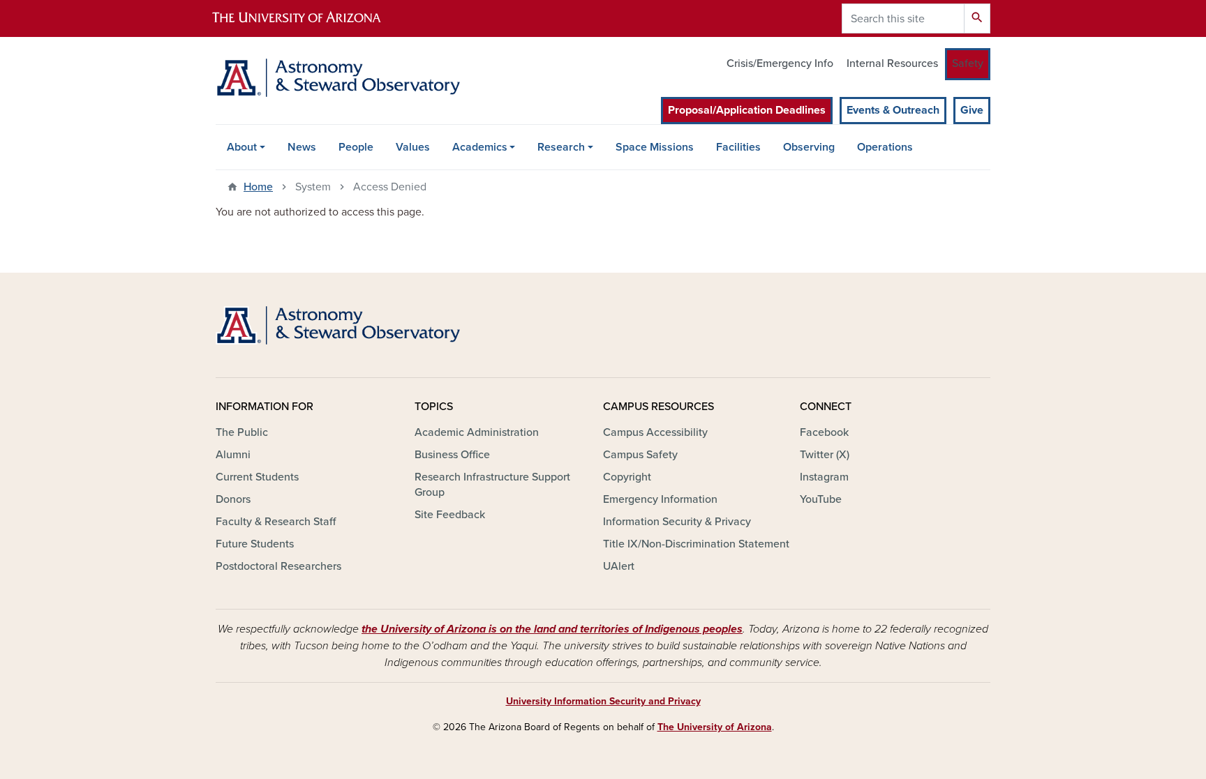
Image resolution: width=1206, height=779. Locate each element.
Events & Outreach (893, 110)
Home (258, 187)
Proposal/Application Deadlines (747, 110)
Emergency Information (660, 499)
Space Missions (655, 147)
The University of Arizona (714, 727)
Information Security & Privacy (677, 522)
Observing (809, 147)
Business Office (452, 455)
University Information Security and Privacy (603, 701)
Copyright (627, 477)
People (355, 147)
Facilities (738, 147)
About (242, 147)
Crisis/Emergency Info (780, 63)
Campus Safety (640, 455)
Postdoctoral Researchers (278, 566)
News (302, 147)
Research (561, 147)
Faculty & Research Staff (276, 522)
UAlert (618, 566)
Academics (479, 147)
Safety (967, 63)
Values (413, 147)
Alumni (233, 455)
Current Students (257, 477)
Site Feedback (450, 515)
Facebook (824, 432)
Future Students (255, 544)
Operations (885, 147)
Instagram (824, 477)
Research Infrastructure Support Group (492, 484)
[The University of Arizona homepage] (308, 18)
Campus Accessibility (655, 432)
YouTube (821, 499)
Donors (233, 499)
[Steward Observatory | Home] (338, 78)
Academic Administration (477, 432)
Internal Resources (892, 63)
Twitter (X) (824, 455)
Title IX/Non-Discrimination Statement (696, 544)
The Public (242, 432)
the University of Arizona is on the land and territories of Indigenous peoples (552, 629)
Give (971, 110)
